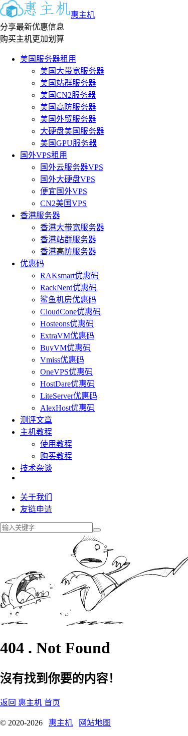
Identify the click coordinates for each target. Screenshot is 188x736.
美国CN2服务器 (68, 95)
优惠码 (32, 263)
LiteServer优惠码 (68, 396)
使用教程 (56, 444)
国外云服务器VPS (71, 167)
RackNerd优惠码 (68, 287)
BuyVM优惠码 (65, 347)
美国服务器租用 (48, 59)
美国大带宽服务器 (72, 71)
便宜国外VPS (63, 191)
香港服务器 (40, 215)
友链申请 (36, 509)
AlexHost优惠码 (67, 408)
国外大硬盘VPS (67, 179)
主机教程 (36, 432)
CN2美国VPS (63, 203)
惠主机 (83, 15)
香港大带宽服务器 (72, 227)
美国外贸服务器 (68, 119)
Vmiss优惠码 (62, 359)
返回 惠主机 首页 (30, 702)
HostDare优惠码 (67, 384)
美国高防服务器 (68, 107)
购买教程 (56, 456)
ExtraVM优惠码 (67, 335)
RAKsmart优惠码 (69, 275)
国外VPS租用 (43, 155)
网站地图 (95, 722)
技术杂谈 (36, 468)
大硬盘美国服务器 (72, 131)
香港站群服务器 (68, 239)
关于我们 (36, 497)
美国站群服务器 (68, 83)
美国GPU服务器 (68, 143)
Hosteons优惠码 (67, 323)
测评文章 (36, 420)
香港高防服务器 (68, 251)
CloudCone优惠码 (70, 311)
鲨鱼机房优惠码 (68, 299)
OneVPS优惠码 (66, 371)
